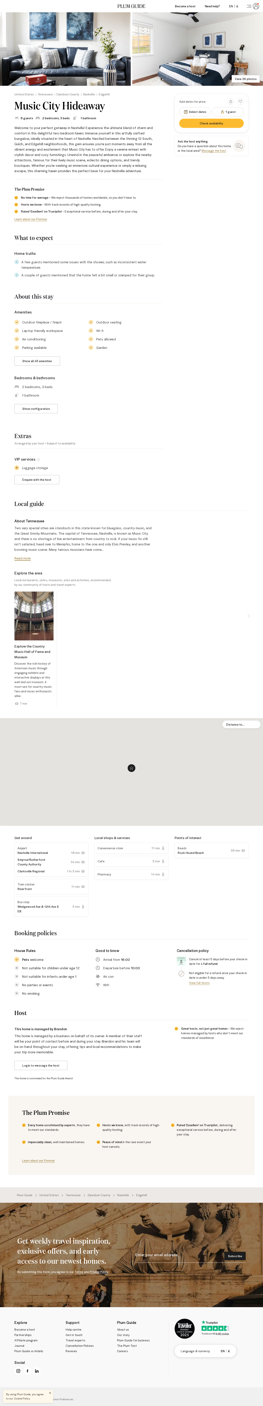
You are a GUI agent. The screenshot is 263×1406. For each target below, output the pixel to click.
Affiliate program (26, 1340)
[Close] (50, 1393)
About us (123, 1329)
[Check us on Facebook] (27, 1371)
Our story (123, 1335)
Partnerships (22, 1335)
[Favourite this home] (240, 101)
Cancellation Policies (80, 1345)
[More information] (38, 459)
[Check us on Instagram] (18, 1371)
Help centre (74, 1329)
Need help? (212, 6)
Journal (19, 1345)
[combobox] (241, 724)
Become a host (185, 6)
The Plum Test (127, 1345)
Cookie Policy (22, 1398)
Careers (122, 1351)
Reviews (71, 1351)
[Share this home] (231, 101)
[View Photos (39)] (65, 49)
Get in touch (74, 1335)
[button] (131, 6)
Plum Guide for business (133, 1340)
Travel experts (75, 1340)
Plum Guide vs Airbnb (28, 1351)
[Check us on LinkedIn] (37, 1371)
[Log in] (252, 6)
